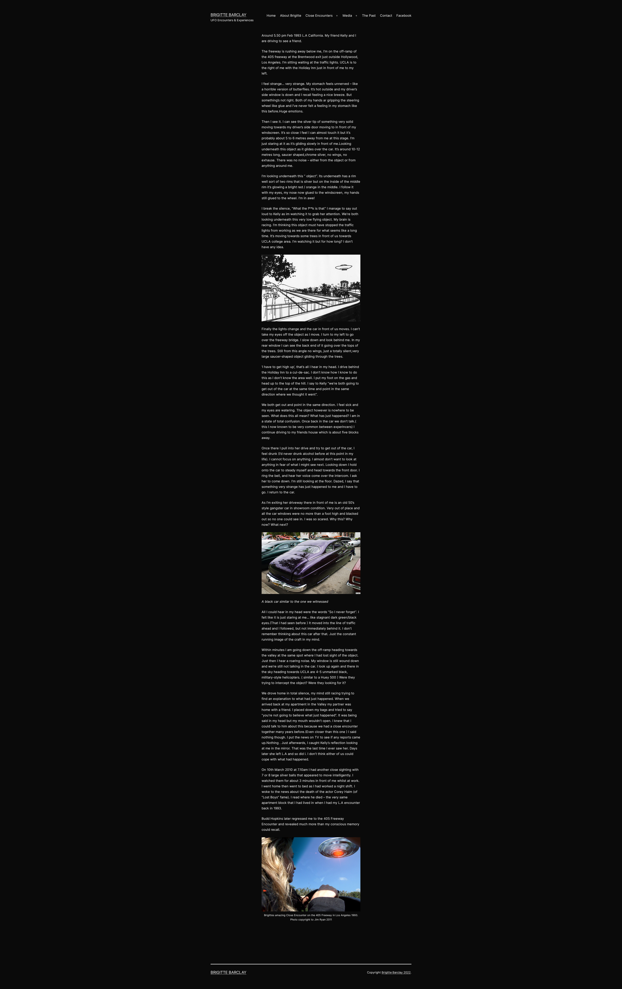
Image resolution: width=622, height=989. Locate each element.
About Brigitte (290, 15)
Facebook (403, 15)
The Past (369, 15)
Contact (386, 15)
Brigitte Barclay (228, 14)
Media (347, 15)
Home (271, 15)
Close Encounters (319, 15)
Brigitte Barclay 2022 (396, 972)
